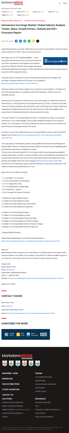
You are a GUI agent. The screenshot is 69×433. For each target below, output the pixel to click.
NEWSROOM (7, 379)
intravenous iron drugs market (47, 161)
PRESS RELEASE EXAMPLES (44, 417)
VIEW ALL (5, 417)
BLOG (37, 406)
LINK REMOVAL (40, 388)
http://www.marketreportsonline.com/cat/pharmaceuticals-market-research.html (30, 241)
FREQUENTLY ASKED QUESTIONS (48, 410)
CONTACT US (7, 395)
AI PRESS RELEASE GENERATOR (45, 384)
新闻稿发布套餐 (40, 381)
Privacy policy (17, 427)
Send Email (10, 270)
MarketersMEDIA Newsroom (11, 21)
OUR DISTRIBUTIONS (10, 384)
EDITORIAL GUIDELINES (43, 402)
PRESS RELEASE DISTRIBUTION (12, 402)
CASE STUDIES (40, 413)
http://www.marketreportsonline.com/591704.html (19, 83)
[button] (59, 3)
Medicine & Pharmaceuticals (35, 21)
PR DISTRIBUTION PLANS (43, 377)
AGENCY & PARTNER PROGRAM (12, 406)
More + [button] (65, 3)
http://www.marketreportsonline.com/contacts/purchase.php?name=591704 (35, 278)
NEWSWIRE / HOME (10, 373)
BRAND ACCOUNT (16, 410)
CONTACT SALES (40, 391)
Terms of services (7, 427)
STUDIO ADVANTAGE (11, 389)
